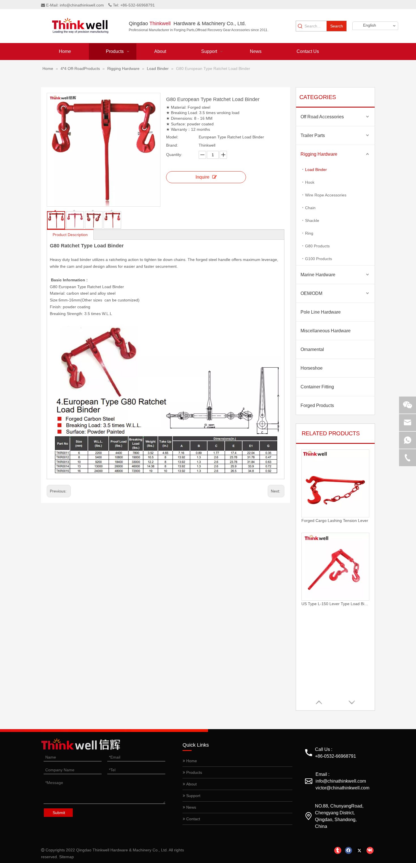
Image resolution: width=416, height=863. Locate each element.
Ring (309, 233)
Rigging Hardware (319, 154)
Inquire (202, 177)
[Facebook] (348, 850)
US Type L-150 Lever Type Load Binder (335, 603)
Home (191, 761)
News (190, 807)
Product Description (70, 234)
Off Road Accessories (322, 116)
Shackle (312, 220)
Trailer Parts (313, 135)
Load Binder (316, 169)
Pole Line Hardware (321, 312)
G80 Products (317, 246)
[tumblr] (337, 850)
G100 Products (318, 258)
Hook (309, 182)
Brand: (172, 145)
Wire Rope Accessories (325, 195)
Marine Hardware (318, 274)
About (191, 784)
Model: (172, 137)
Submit (59, 812)
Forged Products (317, 405)
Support (192, 795)
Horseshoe (312, 368)
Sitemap (66, 857)
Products (193, 772)
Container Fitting (317, 386)
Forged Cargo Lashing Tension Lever (334, 520)
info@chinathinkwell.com (82, 5)
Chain (310, 207)
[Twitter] (359, 850)
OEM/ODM (311, 293)
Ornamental (312, 349)
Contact (192, 819)
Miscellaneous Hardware (326, 330)
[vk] (370, 850)
